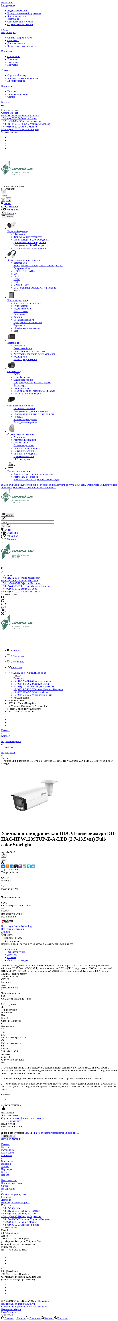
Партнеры (12, 62)
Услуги (5, 1166)
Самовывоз (13, 40)
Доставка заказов (16, 43)
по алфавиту (21, 1118)
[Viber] (20, 866)
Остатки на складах (17, 960)
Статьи (11, 96)
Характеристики (16, 952)
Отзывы (11, 957)
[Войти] (2, 601)
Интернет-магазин (11, 1138)
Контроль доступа (16, 16)
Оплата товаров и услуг (19, 37)
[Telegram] (33, 866)
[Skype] (29, 866)
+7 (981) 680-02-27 (20, 129)
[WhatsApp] (24, 866)
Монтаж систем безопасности (23, 78)
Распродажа (7, 1150)
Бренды (5, 1147)
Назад (18, 675)
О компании (13, 56)
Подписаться (8, 1136)
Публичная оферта (11, 1309)
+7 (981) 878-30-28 (19, 118)
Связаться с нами (10, 110)
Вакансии (12, 59)
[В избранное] (3, 856)
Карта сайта (7, 1152)
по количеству (37, 1118)
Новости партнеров (17, 94)
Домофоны (13, 19)
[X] (16, 866)
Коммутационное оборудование (24, 13)
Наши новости (9, 1180)
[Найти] (8, 199)
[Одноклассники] (7, 866)
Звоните (5, 931)
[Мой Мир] (12, 866)
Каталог (5, 1144)
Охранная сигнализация (20, 24)
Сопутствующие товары (20, 21)
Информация (8, 1188)
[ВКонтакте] (3, 866)
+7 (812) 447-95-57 (25, 124)
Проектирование (16, 80)
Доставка (12, 954)
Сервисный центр (16, 75)
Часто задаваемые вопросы (21, 46)
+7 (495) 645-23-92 (19, 126)
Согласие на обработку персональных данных (25, 1306)
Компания (6, 1155)
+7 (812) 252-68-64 (20, 115)
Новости (11, 91)
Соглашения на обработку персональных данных (50, 1132)
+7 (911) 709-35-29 (21, 121)
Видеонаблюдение (17, 10)
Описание (12, 949)
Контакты (12, 64)
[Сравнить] (4, 859)
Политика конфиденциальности (18, 1304)
